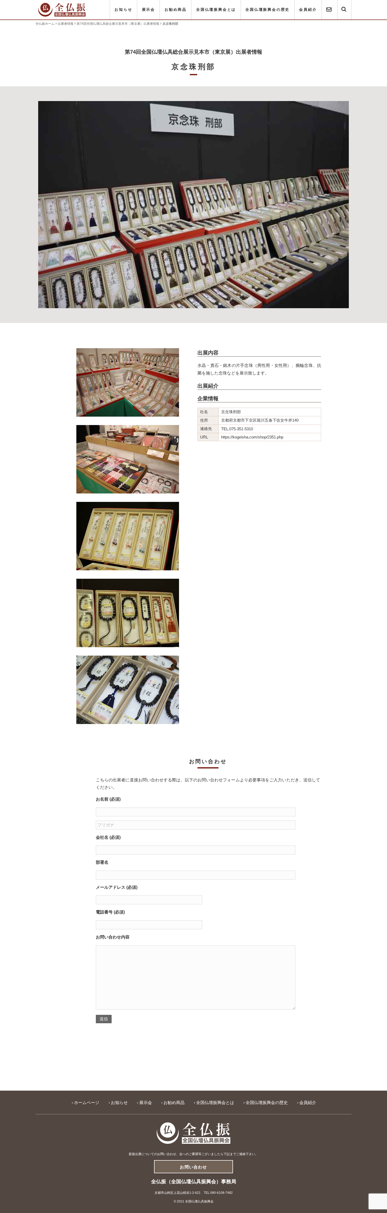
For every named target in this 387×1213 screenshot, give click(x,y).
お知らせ (123, 10)
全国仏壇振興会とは (216, 10)
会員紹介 (308, 10)
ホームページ (86, 1102)
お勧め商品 (176, 10)
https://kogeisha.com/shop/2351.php (252, 437)
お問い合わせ (193, 1167)
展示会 (148, 10)
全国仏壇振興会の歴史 (267, 10)
